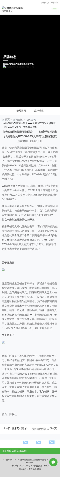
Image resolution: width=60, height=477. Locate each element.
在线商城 (38, 449)
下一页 (53, 432)
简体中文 (45, 2)
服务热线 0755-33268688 (14, 455)
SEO (46, 470)
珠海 (39, 473)
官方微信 (51, 450)
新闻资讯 (17, 123)
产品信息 (25, 449)
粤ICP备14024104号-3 (21, 470)
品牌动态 (39, 114)
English (54, 2)
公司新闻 (21, 114)
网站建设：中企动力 (28, 473)
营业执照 (38, 470)
